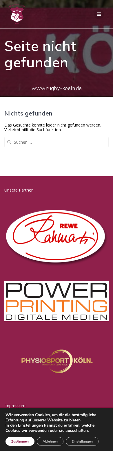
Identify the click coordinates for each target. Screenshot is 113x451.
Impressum (14, 405)
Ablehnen (50, 441)
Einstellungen (30, 425)
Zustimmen (20, 441)
